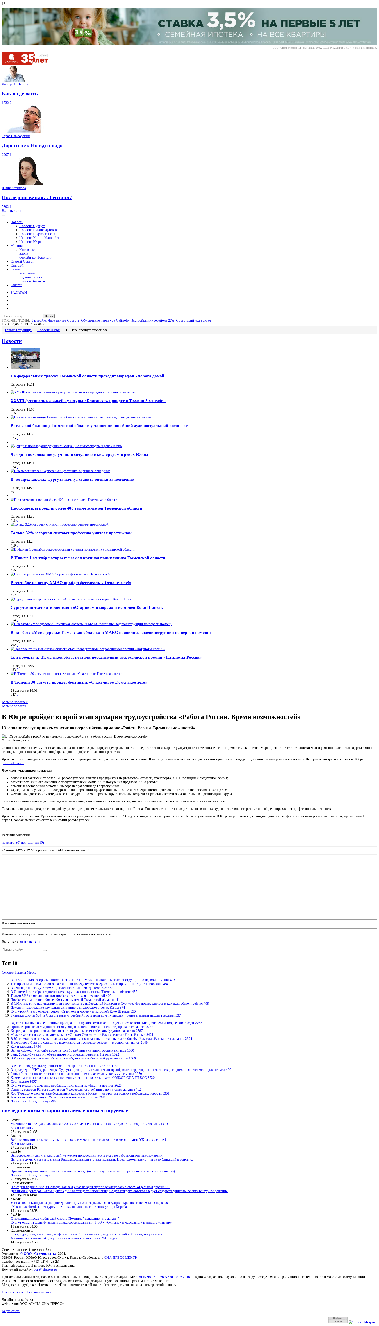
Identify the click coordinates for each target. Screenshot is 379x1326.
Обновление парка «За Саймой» (105, 320)
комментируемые (107, 1110)
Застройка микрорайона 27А (152, 320)
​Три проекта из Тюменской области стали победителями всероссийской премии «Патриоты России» (106, 657)
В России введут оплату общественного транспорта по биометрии (64, 1066)
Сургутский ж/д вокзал (193, 320)
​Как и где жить (26, 1046)
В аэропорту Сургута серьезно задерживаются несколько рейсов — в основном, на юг (79, 1042)
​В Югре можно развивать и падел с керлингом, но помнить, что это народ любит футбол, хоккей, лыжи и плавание (101, 1038)
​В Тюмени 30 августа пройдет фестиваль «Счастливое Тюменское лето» (79, 682)
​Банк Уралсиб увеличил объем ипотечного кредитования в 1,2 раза (65, 1054)
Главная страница (18, 330)
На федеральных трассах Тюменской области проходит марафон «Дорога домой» (88, 376)
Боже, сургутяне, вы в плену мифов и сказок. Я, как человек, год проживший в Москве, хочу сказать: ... (88, 1234)
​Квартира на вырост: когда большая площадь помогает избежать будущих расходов (77, 1031)
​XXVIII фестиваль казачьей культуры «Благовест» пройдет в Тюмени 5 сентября (88, 400)
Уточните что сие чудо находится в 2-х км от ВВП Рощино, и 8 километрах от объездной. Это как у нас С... (91, 1124)
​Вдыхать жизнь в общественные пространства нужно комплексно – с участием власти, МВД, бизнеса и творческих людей (106, 1023)
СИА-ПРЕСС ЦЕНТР (120, 1257)
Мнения (17, 245)
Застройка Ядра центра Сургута (55, 320)
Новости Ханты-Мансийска (40, 238)
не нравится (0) (32, 842)
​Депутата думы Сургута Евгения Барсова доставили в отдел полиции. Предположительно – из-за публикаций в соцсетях (102, 1159)
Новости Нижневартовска (39, 230)
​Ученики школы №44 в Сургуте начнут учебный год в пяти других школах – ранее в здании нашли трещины (96, 1015)
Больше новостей (15, 702)
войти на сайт (29, 942)
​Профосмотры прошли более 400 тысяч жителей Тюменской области (76, 508)
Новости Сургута (32, 226)
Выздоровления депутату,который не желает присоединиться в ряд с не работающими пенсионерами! (87, 1155)
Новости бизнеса (32, 281)
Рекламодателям (39, 1292)
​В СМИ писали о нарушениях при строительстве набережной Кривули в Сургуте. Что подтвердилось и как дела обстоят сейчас (110, 1003)
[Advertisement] (133, 887)
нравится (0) (11, 842)
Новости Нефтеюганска (37, 234)
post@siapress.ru (45, 1269)
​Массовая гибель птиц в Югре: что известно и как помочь (58, 1097)
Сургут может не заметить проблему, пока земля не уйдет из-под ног (66, 1085)
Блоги (23, 253)
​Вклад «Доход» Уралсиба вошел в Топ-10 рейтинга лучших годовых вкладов (72, 1050)
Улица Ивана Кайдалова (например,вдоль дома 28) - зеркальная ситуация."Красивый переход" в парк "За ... (91, 1203)
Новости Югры (30, 242)
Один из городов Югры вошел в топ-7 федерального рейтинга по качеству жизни (76, 1089)
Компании (27, 273)
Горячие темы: (16, 320)
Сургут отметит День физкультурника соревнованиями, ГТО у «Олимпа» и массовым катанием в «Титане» (91, 1222)
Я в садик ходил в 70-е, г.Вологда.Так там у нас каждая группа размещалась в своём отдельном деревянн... (90, 1187)
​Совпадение (24, 1081)
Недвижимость (30, 277)
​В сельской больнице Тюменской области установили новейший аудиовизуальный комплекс (99, 425)
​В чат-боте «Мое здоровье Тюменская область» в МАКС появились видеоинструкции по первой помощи (111, 632)
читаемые (73, 1110)
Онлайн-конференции (35, 257)
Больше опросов (14, 706)
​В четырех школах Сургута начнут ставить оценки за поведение (72, 479)
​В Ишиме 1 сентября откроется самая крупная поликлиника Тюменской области (88, 558)
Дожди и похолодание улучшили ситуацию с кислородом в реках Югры (79, 454)
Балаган (16, 285)
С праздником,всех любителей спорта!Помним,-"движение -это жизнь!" (65, 1218)
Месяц (31, 972)
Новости (17, 222)
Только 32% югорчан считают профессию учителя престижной (71, 533)
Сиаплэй (17, 265)
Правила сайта (13, 1292)
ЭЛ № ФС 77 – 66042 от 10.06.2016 (164, 1277)
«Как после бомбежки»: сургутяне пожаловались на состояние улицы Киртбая (69, 1207)
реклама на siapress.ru (365, 47)
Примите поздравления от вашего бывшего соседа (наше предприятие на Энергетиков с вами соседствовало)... (94, 1171)
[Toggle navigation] (3, 215)
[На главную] (28, 63)
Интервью (27, 249)
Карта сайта (11, 1311)
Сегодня (8, 972)
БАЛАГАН (19, 292)
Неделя (20, 972)
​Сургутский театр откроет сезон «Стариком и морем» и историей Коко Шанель (87, 607)
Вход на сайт (11, 210)
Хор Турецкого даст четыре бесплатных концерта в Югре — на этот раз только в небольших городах (90, 1093)
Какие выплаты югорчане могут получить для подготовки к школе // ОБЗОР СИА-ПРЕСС (83, 1077)
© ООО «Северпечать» (38, 1253)
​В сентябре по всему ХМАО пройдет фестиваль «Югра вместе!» (71, 582)
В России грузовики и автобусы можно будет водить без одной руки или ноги (73, 1058)
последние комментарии (31, 1110)
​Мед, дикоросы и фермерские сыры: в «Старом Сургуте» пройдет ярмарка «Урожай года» (82, 1034)
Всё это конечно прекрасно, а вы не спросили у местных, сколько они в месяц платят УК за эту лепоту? (88, 1139)
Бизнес (16, 269)
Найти (49, 316)
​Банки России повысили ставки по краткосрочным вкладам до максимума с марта (76, 1073)
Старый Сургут (22, 261)
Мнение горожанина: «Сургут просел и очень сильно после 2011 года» (64, 1238)
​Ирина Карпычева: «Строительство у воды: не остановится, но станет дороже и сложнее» (82, 1027)
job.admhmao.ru (13, 763)
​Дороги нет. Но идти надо (34, 1101)
